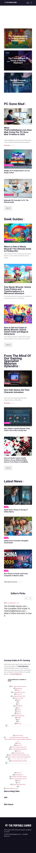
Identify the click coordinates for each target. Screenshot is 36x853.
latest (7, 507)
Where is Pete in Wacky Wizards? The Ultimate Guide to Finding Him (17, 249)
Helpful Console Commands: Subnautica (18, 82)
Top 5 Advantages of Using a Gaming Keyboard (18, 60)
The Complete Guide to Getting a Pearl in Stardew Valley (18, 38)
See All (8, 208)
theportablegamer (16, 674)
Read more (7, 145)
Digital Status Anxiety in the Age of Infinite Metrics (16, 511)
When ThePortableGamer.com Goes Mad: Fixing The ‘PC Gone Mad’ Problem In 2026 (18, 131)
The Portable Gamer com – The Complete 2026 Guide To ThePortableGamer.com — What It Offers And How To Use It (18, 611)
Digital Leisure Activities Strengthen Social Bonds (16, 542)
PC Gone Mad (9, 121)
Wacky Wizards (9, 239)
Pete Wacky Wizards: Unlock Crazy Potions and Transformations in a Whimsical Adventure (17, 290)
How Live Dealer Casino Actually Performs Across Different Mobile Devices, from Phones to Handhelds (16, 460)
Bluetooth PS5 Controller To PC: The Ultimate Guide (16, 201)
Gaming (7, 383)
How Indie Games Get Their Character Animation (17, 391)
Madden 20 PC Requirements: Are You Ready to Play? (17, 172)
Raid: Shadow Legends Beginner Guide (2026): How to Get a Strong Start (17, 429)
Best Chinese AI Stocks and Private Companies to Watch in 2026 (16, 575)
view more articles (10, 582)
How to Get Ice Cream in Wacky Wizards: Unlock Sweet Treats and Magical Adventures (16, 330)
